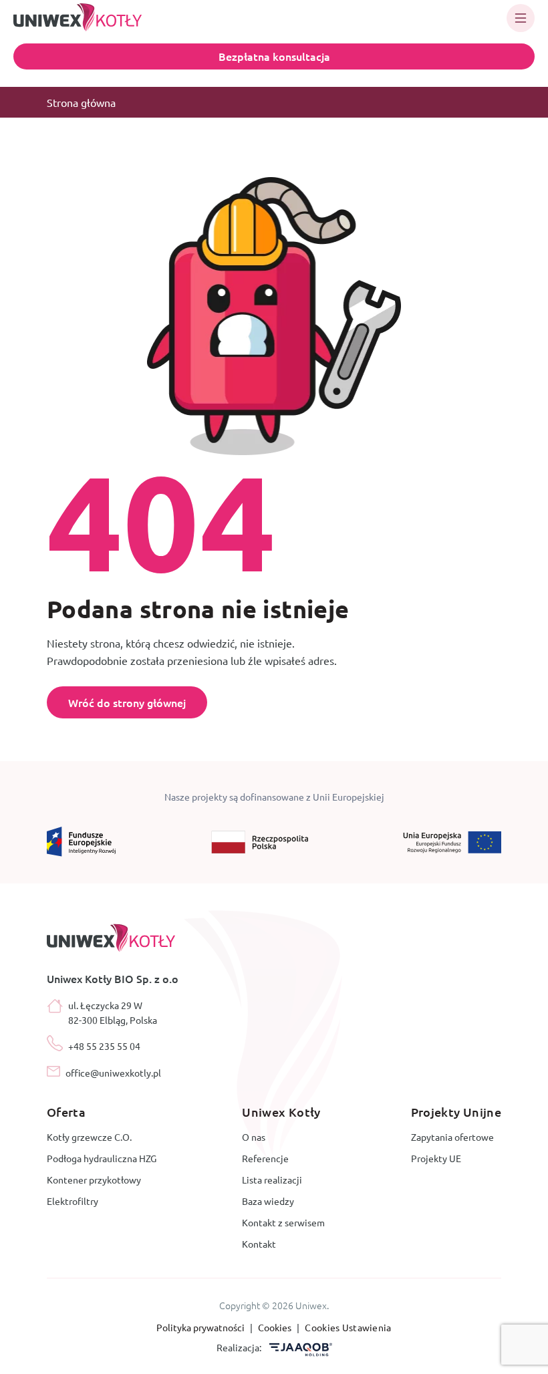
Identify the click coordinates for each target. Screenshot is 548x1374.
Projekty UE (436, 1158)
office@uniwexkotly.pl (113, 1073)
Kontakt (259, 1244)
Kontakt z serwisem (283, 1222)
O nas (253, 1137)
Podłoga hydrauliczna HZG (101, 1158)
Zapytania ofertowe (452, 1137)
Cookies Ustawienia (348, 1327)
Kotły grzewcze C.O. (89, 1137)
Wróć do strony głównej (127, 702)
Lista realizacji (272, 1180)
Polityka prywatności (201, 1327)
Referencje (265, 1158)
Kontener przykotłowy (94, 1180)
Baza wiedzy (268, 1201)
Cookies (275, 1327)
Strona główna (81, 102)
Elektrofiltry (72, 1201)
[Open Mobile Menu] (521, 18)
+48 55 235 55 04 (104, 1046)
